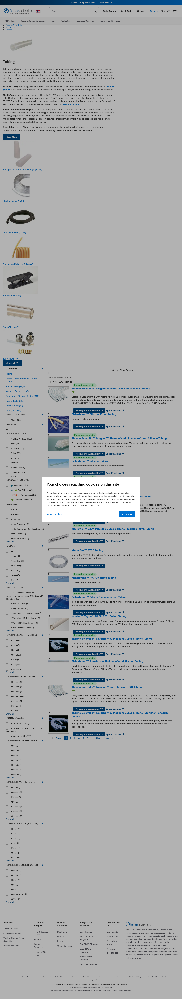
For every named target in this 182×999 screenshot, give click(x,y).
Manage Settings (54, 514)
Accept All (127, 514)
